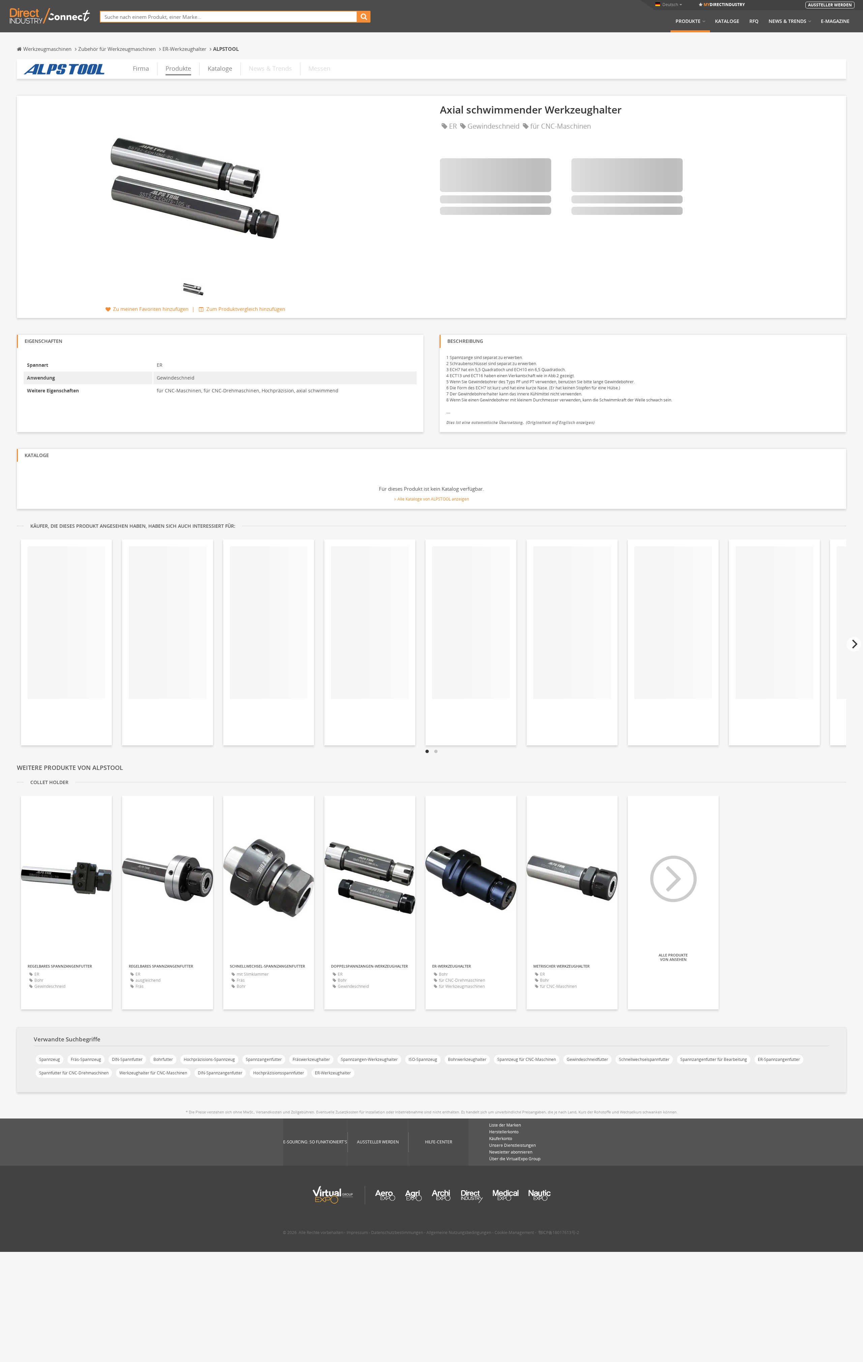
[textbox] (228, 17)
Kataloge (727, 21)
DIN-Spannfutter (127, 1059)
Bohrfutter (163, 1059)
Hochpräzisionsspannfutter (278, 1073)
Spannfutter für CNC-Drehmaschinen (74, 1073)
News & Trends (787, 21)
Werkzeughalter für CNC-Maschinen (153, 1073)
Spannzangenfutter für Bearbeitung (713, 1059)
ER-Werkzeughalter (333, 1073)
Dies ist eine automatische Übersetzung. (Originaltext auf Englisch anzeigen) (520, 422)
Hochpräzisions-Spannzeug (209, 1059)
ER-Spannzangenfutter (779, 1059)
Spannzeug (49, 1059)
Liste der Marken (505, 1125)
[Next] (853, 644)
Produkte (688, 21)
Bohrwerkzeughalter (467, 1059)
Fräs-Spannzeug (86, 1059)
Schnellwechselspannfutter (644, 1059)
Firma (141, 68)
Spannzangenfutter (264, 1059)
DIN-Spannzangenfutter (220, 1073)
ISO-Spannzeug (423, 1059)
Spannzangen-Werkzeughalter (369, 1059)
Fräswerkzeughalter (311, 1059)
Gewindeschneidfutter (587, 1059)
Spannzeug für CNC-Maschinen (526, 1059)
